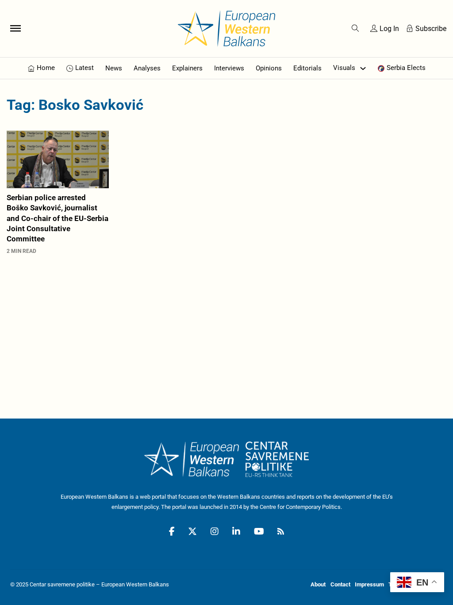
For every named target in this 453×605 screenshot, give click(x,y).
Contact (340, 584)
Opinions (269, 68)
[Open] (15, 28)
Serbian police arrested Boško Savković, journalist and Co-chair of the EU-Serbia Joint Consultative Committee (57, 218)
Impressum (369, 584)
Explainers (187, 68)
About (318, 584)
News (113, 68)
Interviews (229, 68)
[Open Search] (355, 28)
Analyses (147, 68)
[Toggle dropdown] (363, 68)
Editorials (307, 68)
